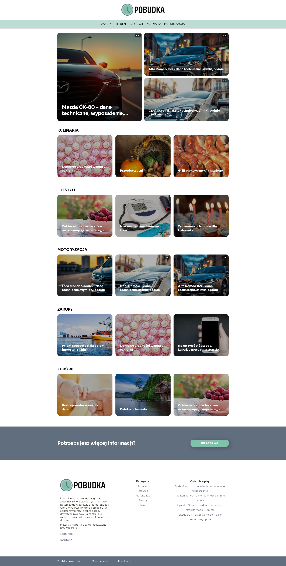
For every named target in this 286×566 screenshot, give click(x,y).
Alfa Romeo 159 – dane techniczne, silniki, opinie (186, 69)
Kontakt (66, 540)
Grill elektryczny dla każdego (200, 170)
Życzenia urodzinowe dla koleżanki (197, 228)
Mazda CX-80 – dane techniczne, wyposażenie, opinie (93, 110)
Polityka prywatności (69, 561)
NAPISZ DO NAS (209, 443)
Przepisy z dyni (131, 170)
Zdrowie (137, 24)
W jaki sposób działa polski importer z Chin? (83, 347)
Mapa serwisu (100, 561)
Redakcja (67, 534)
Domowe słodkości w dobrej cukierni (84, 168)
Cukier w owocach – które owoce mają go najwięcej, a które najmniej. (83, 228)
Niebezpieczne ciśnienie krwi (139, 228)
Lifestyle (121, 24)
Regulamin (124, 561)
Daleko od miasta (133, 409)
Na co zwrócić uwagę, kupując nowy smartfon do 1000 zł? (198, 348)
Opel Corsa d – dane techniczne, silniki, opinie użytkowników (184, 112)
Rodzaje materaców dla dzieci (80, 407)
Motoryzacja (174, 24)
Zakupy (106, 24)
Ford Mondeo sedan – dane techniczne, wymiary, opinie (83, 288)
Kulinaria (154, 24)
